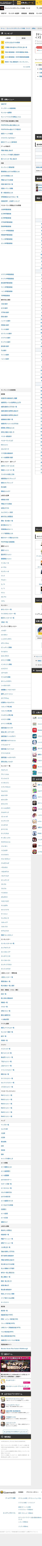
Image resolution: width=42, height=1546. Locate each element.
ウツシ (3, 592)
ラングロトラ (5, 918)
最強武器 (31, 13)
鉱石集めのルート (6, 525)
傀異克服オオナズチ (7, 728)
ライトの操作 (5, 355)
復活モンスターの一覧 (7, 618)
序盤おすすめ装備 (6, 504)
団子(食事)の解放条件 (7, 1256)
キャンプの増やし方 (7, 1158)
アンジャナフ (5, 778)
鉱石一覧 (3, 1036)
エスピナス (4, 668)
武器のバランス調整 (7, 188)
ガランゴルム (5, 643)
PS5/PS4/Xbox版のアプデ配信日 (11, 129)
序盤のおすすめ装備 (7, 180)
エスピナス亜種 (5, 719)
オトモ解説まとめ (6, 1167)
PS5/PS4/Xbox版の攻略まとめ (10, 125)
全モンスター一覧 (6, 609)
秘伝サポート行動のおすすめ (9, 538)
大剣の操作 (4, 304)
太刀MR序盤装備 (6, 214)
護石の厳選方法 (5, 1015)
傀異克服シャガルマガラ (8, 757)
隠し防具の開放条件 (7, 998)
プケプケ (3, 884)
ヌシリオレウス (5, 960)
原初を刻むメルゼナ (7, 762)
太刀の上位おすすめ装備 (12, 42)
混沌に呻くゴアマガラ (7, 732)
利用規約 (20, 1492)
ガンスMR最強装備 (6, 243)
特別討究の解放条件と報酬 (9, 398)
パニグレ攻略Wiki (23, 1526)
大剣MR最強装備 (6, 209)
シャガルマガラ (5, 685)
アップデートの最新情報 (8, 108)
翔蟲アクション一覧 (7, 1239)
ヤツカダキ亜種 (5, 677)
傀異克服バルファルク (7, 749)
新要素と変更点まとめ (7, 428)
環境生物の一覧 (5, 981)
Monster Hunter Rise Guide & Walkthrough (14, 1348)
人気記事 (8, 38)
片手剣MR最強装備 (6, 222)
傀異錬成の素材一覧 (7, 419)
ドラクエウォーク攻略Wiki (25, 1509)
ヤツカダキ (4, 905)
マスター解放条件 (6, 436)
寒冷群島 (3, 1142)
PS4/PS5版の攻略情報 (7, 542)
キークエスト (5, 1302)
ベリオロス (4, 893)
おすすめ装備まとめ (7, 176)
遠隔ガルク (4, 1222)
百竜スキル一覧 (5, 1011)
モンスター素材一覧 (7, 1032)
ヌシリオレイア (5, 952)
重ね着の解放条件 (6, 1289)
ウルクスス (4, 791)
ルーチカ (3, 567)
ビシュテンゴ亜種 (6, 647)
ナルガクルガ (5, 863)
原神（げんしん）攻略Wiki (25, 1513)
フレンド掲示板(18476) (8, 1323)
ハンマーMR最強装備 (7, 231)
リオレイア (4, 922)
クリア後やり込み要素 (7, 1298)
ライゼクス (4, 652)
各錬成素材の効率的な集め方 (9, 415)
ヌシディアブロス (6, 964)
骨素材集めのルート (7, 529)
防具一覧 (3, 994)
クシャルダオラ (5, 808)
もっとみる (26, 67)
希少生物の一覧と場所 (7, 985)
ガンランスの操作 (6, 333)
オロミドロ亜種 (5, 660)
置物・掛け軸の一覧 (7, 521)
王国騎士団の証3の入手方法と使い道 (16, 47)
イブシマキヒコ (5, 787)
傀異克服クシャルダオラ (8, 736)
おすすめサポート (6, 1180)
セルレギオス (5, 656)
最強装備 (24, 13)
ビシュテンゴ (5, 880)
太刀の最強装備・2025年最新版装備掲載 (17, 57)
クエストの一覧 (5, 1049)
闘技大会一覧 (5, 1074)
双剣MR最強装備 (6, 226)
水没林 (3, 1137)
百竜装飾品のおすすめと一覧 (9, 197)
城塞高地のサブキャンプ (8, 478)
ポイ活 (13, 2)
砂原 (2, 1146)
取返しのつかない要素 (7, 1294)
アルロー (3, 580)
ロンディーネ (5, 571)
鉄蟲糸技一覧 (5, 1234)
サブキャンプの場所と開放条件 (10, 155)
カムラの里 (4, 1129)
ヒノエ (3, 584)
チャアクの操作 (5, 342)
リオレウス (4, 926)
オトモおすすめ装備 (7, 1205)
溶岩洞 (3, 1150)
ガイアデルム (5, 698)
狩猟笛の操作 (5, 325)
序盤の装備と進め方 (7, 150)
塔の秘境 (3, 487)
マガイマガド (5, 901)
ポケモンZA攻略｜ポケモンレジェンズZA (29, 1498)
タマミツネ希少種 (6, 723)
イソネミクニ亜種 (6, 664)
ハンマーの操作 (5, 321)
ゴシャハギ (4, 816)
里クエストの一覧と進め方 (9, 159)
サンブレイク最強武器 (7, 167)
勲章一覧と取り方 (6, 1281)
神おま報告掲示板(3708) (8, 1336)
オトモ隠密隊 (5, 1175)
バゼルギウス (5, 871)
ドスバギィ (4, 846)
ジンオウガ (4, 825)
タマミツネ (4, 829)
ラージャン (4, 914)
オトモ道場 (4, 1213)
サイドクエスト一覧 (7, 1078)
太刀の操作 (4, 308)
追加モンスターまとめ (7, 466)
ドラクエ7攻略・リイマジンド (26, 1503)
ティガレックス (5, 838)
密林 (2, 1154)
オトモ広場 (4, 1218)
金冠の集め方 (5, 1285)
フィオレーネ (5, 563)
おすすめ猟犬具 (5, 1196)
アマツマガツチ (5, 753)
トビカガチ (4, 850)
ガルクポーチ (5, 449)
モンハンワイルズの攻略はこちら (11, 117)
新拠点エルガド (5, 491)
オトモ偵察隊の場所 (7, 457)
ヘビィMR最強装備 (6, 291)
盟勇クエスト (5, 550)
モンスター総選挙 (14, 13)
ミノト (3, 588)
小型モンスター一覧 (7, 977)
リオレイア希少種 (6, 707)
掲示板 (23, 38)
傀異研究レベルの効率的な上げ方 (11, 402)
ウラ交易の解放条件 (7, 453)
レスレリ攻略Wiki (23, 1522)
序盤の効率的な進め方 (7, 1260)
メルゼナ (3, 630)
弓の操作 (3, 350)
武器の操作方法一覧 (7, 184)
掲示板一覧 (4, 1311)
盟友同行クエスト (6, 554)
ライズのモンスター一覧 (8, 614)
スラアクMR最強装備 (7, 274)
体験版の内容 (5, 499)
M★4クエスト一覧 (6, 1108)
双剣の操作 (4, 316)
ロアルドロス (5, 931)
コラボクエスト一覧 (7, 1087)
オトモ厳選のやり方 (7, 1201)
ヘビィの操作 (5, 359)
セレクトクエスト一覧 (7, 1083)
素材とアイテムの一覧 (7, 1028)
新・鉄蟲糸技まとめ (7, 193)
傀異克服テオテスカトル (8, 740)
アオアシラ (4, 770)
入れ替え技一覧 (5, 1247)
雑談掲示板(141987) (7, 1315)
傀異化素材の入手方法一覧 (9, 407)
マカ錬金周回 (5, 1019)
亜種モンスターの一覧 (7, 470)
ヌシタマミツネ (5, 956)
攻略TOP (3, 13)
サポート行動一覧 (6, 1184)
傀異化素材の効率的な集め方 (9, 411)
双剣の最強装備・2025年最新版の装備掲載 (17, 52)
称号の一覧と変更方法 (7, 1273)
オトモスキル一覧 (6, 1188)
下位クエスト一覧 (6, 1061)
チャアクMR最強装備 (7, 278)
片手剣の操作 (5, 312)
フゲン (3, 601)
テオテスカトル (5, 842)
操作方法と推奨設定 (7, 516)
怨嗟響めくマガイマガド (8, 690)
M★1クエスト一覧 (6, 1095)
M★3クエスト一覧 (6, 1104)
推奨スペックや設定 (7, 133)
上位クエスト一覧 (6, 1066)
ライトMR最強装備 (6, 287)
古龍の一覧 (4, 622)
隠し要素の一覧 (5, 1277)
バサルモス (4, 867)
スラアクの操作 (5, 338)
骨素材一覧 (4, 1040)
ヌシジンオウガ (5, 969)
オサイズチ (4, 800)
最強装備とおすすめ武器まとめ (10, 171)
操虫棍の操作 (5, 346)
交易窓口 (3, 1209)
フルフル (3, 888)
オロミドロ (4, 804)
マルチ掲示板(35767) (7, 1332)
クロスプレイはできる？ (8, 138)
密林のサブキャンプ (7, 483)
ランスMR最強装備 (6, 239)
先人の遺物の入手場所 (7, 1268)
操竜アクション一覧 (7, 1243)
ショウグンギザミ (6, 639)
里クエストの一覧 (6, 1053)
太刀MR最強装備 (6, 218)
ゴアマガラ (4, 673)
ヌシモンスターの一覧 (7, 943)
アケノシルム (5, 774)
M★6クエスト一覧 (6, 1116)
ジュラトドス (5, 821)
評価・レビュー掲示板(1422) (9, 1319)
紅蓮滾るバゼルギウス (7, 702)
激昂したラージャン (7, 694)
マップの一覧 (5, 1125)
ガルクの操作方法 (6, 1192)
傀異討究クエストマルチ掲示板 (10, 1340)
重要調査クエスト (6, 559)
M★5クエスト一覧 (6, 1112)
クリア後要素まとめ (7, 533)
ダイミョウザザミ (6, 681)
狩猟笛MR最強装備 (6, 235)
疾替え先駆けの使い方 (7, 432)
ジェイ (3, 576)
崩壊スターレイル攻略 (24, 1507)
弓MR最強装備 (5, 295)
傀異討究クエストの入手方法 (9, 424)
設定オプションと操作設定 (9, 142)
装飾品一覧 (4, 1002)
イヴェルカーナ (5, 745)
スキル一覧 (4, 1007)
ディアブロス (5, 833)
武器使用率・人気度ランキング (10, 201)
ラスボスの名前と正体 (7, 474)
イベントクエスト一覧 (7, 1070)
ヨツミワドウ (5, 910)
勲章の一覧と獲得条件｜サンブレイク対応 (17, 62)
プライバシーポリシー (32, 1492)
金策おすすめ (5, 508)
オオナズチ (4, 795)
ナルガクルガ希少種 (7, 715)
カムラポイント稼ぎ (7, 512)
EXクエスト (4, 445)
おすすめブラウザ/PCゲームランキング (16, 1432)
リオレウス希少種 (6, 711)
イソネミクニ (5, 783)
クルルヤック (5, 812)
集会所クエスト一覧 (7, 1057)
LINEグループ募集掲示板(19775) (10, 1327)
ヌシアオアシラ (5, 948)
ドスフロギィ (5, 855)
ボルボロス (4, 897)
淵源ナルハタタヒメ (7, 935)
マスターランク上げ (7, 440)
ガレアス (3, 597)
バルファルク (5, 876)
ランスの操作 (5, 329)
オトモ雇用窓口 (5, 1171)
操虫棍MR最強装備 (6, 283)
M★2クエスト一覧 (6, 1099)
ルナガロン (4, 635)
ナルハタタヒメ (5, 859)
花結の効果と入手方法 (7, 1251)
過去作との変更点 (6, 1230)
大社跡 (3, 1133)
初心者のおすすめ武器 (7, 1264)
